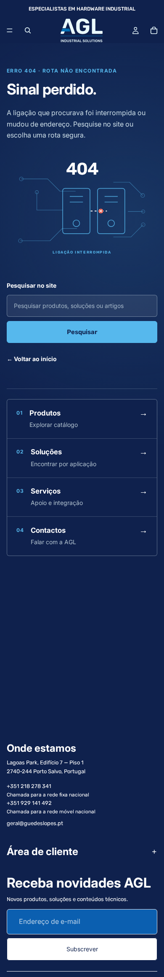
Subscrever (82, 949)
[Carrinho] (154, 30)
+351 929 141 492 (29, 803)
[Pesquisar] (28, 30)
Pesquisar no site (31, 285)
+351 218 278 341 (29, 786)
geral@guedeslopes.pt (35, 823)
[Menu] (9, 30)
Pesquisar (82, 332)
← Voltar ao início (32, 358)
